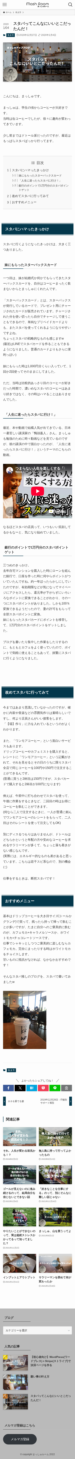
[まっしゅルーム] (37, 4)
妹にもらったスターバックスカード (40, 175)
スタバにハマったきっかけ (30, 170)
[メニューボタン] (4, 4)
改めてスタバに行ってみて (30, 196)
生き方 (11, 35)
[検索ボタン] (70, 4)
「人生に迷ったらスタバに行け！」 (40, 180)
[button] (8, 1088)
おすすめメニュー (24, 202)
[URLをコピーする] (66, 1088)
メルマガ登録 (20, 1439)
